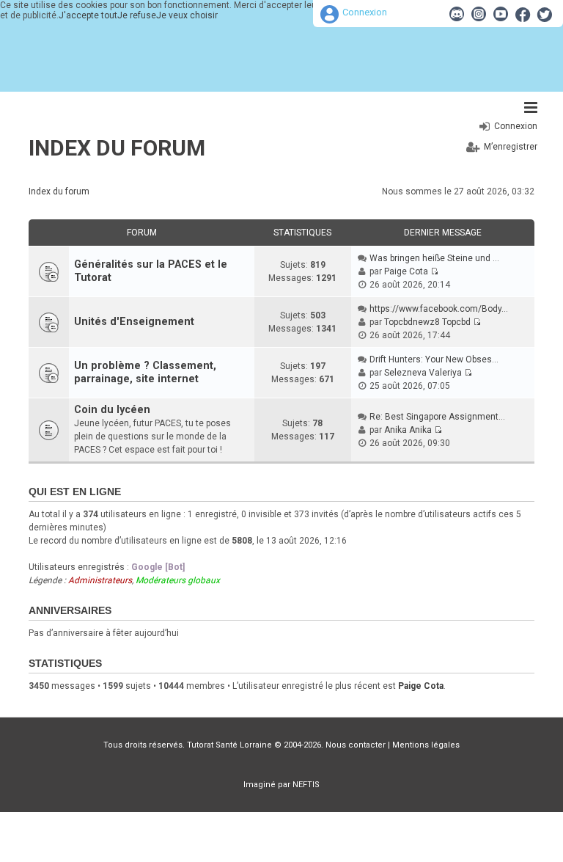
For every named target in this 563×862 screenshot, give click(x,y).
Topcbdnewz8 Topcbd (427, 322)
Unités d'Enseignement (134, 321)
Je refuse (136, 15)
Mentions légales (426, 745)
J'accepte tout (88, 15)
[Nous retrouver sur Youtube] (501, 14)
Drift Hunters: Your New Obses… (433, 359)
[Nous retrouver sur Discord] (457, 14)
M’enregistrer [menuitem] (510, 147)
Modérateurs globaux (178, 580)
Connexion (364, 12)
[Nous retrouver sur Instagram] (479, 14)
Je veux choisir (187, 15)
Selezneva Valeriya (423, 373)
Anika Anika (408, 430)
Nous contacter (355, 745)
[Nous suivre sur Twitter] (545, 14)
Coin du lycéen (112, 409)
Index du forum (117, 148)
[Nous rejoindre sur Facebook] (523, 14)
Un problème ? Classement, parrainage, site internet (145, 372)
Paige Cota (406, 271)
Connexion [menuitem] (515, 126)
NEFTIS (306, 784)
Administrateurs (100, 580)
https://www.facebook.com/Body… (438, 309)
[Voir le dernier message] (434, 271)
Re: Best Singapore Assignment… (437, 417)
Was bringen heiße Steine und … (434, 258)
